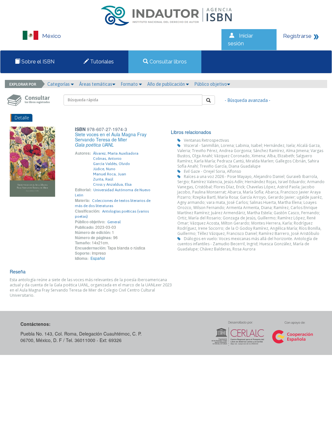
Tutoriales (101, 62)
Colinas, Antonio (107, 158)
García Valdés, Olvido (111, 163)
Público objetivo (210, 84)
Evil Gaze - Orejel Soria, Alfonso (212, 171)
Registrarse (297, 36)
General (114, 222)
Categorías (59, 84)
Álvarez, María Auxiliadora (115, 153)
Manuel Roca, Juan (109, 174)
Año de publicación (166, 84)
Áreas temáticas (95, 84)
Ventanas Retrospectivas (206, 140)
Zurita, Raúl (103, 179)
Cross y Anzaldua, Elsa (112, 184)
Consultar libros (167, 62)
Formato (130, 84)
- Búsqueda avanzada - (247, 100)
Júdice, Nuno (104, 169)
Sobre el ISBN (37, 62)
